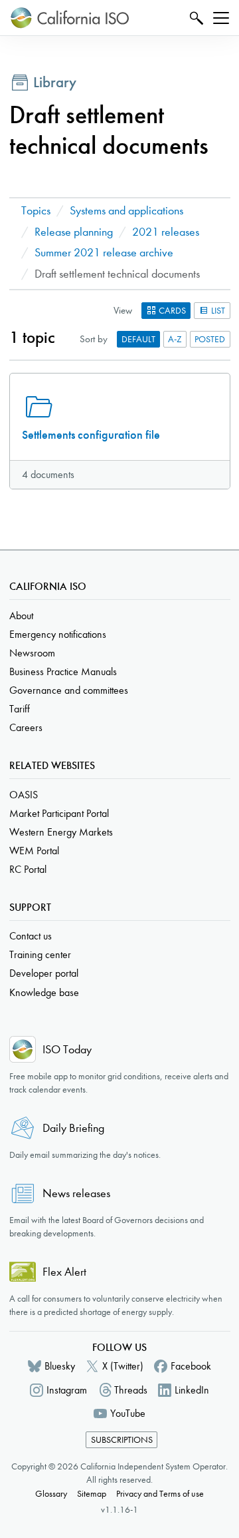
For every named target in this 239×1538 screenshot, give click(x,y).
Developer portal (43, 973)
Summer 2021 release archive (104, 253)
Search (195, 17)
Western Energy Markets (61, 832)
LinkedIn (192, 1390)
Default (138, 339)
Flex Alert (64, 1272)
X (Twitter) (122, 1366)
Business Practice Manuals (63, 671)
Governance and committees (68, 690)
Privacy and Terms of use (160, 1493)
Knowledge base (44, 992)
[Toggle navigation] (221, 18)
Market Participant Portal (59, 813)
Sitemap (91, 1493)
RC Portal (27, 869)
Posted (210, 339)
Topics (35, 211)
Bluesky (59, 1366)
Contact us (30, 935)
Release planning (74, 232)
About (21, 615)
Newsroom (32, 652)
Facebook (191, 1366)
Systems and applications (126, 211)
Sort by (94, 339)
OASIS (23, 794)
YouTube (127, 1413)
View (123, 310)
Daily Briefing (73, 1128)
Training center (40, 954)
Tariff (19, 708)
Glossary (51, 1493)
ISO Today (67, 1050)
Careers (25, 727)
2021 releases (165, 232)
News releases (76, 1193)
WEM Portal (34, 850)
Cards (171, 310)
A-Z (175, 339)
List (217, 310)
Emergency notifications (57, 634)
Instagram (66, 1390)
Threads (130, 1390)
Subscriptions (122, 1439)
